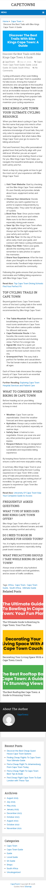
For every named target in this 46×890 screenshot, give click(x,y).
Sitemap (28, 887)
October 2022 (13, 824)
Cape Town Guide (17, 65)
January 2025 (13, 809)
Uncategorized (13, 872)
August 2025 (12, 798)
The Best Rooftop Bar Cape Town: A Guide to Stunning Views (21, 694)
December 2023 (14, 813)
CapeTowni (23, 4)
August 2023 (12, 821)
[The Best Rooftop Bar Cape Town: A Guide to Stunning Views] (23, 677)
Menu (4, 12)
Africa (10, 585)
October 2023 (13, 817)
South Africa (24, 68)
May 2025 (11, 806)
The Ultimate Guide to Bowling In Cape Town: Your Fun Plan (21, 624)
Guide (28, 65)
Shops (10, 865)
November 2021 (14, 828)
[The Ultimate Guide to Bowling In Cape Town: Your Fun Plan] (23, 607)
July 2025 (11, 802)
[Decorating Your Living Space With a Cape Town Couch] (23, 642)
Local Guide (12, 857)
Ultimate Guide (29, 588)
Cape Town (20, 585)
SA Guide (13, 68)
